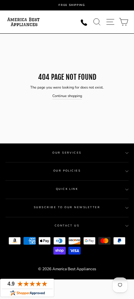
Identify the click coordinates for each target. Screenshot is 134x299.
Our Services (67, 153)
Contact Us (67, 225)
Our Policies (67, 171)
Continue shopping (67, 95)
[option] (71, 5)
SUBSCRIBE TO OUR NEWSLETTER (67, 207)
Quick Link (67, 189)
